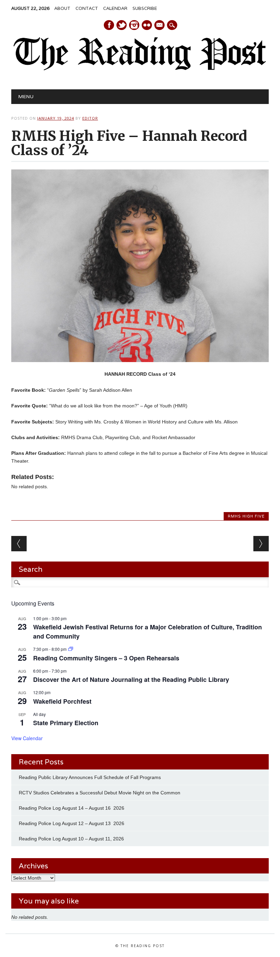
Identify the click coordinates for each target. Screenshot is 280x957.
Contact (86, 8)
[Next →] (261, 543)
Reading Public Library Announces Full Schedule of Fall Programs (90, 777)
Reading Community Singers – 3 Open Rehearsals (106, 658)
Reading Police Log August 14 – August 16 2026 (71, 808)
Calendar (115, 8)
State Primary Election (65, 722)
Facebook (109, 25)
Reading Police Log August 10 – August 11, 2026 (71, 838)
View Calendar (27, 738)
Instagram (134, 25)
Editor (90, 118)
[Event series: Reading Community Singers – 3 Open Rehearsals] (70, 649)
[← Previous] (19, 543)
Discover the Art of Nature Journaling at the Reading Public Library (131, 679)
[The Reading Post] (140, 69)
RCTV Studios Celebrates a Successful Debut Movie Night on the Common (99, 792)
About (62, 8)
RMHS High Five (246, 516)
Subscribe (144, 8)
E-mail (160, 25)
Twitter (121, 25)
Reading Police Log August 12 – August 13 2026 (71, 823)
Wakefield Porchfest (62, 701)
